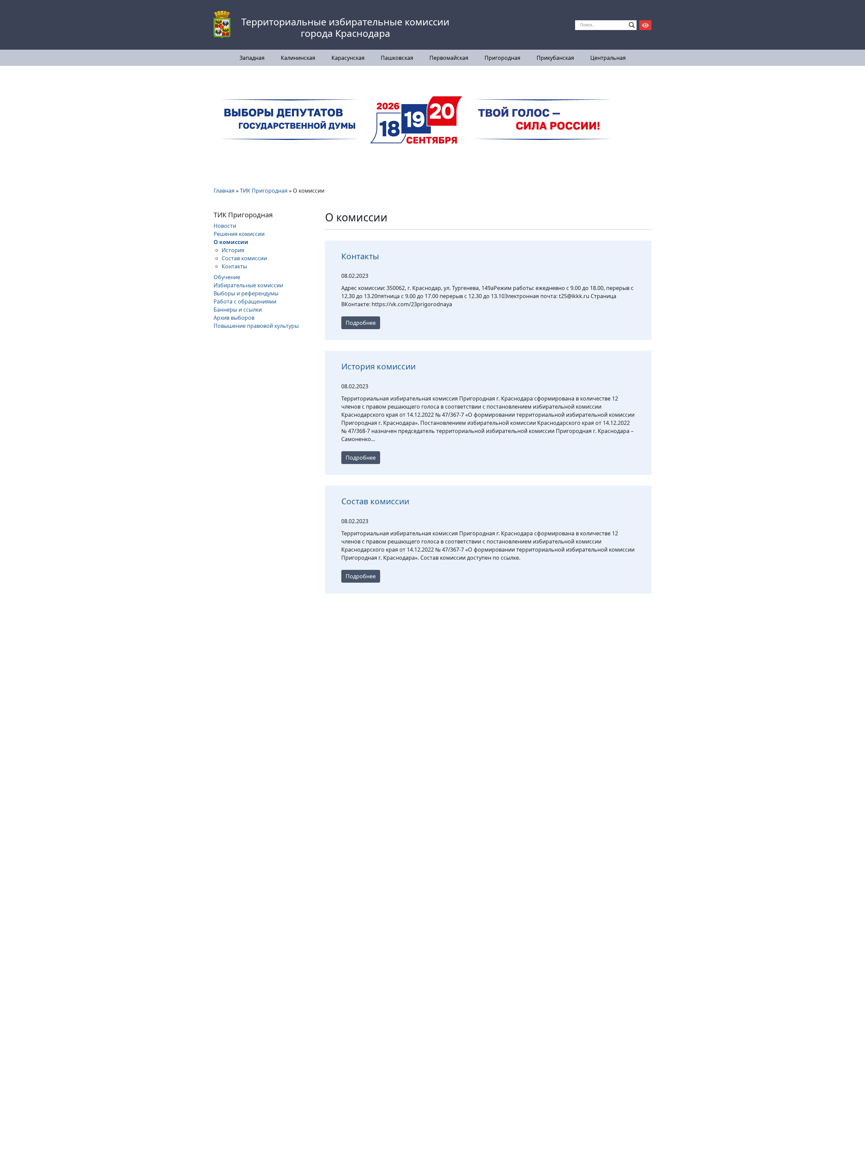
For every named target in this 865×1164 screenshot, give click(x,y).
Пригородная (502, 58)
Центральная (608, 58)
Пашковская (397, 58)
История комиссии (378, 366)
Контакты (234, 266)
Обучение (227, 277)
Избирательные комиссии (248, 285)
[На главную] (222, 25)
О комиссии (231, 242)
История (233, 250)
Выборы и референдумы (246, 293)
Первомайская (448, 58)
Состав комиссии (244, 258)
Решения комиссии (239, 234)
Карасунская (348, 58)
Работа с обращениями (245, 301)
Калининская (298, 58)
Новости (225, 225)
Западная (252, 58)
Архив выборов (234, 317)
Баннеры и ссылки (238, 309)
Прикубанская (555, 58)
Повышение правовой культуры (256, 326)
